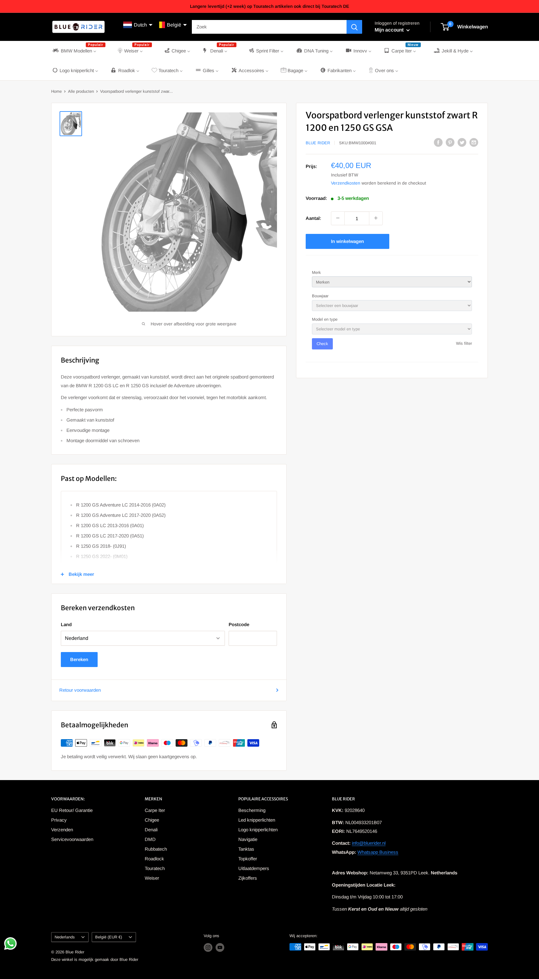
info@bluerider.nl (369, 843)
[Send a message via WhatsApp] (10, 943)
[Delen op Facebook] (438, 142)
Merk (316, 272)
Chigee (152, 820)
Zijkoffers (247, 878)
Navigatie (247, 839)
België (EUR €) (108, 937)
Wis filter (464, 343)
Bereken (79, 659)
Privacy (59, 820)
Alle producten (81, 91)
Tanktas (246, 849)
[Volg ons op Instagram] (208, 947)
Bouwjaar (320, 295)
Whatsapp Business (377, 852)
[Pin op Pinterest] (450, 142)
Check (322, 343)
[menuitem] (78, 50)
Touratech (155, 868)
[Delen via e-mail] (473, 142)
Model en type (324, 319)
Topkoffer (247, 858)
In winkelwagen (347, 241)
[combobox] (269, 27)
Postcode (239, 624)
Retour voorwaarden (80, 690)
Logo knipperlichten (258, 829)
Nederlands (65, 937)
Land (66, 624)
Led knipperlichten (256, 820)
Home (56, 91)
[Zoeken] (354, 27)
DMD (150, 839)
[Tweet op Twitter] (462, 142)
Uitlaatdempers (253, 868)
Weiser (152, 878)
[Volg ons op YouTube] (220, 947)
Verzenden (62, 829)
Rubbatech (156, 849)
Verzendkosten (345, 182)
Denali (151, 829)
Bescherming (251, 810)
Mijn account (390, 29)
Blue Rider (318, 143)
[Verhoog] (375, 218)
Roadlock (154, 858)
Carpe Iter (155, 810)
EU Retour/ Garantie (72, 810)
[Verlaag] (337, 218)
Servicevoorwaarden (72, 839)
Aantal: (313, 217)
